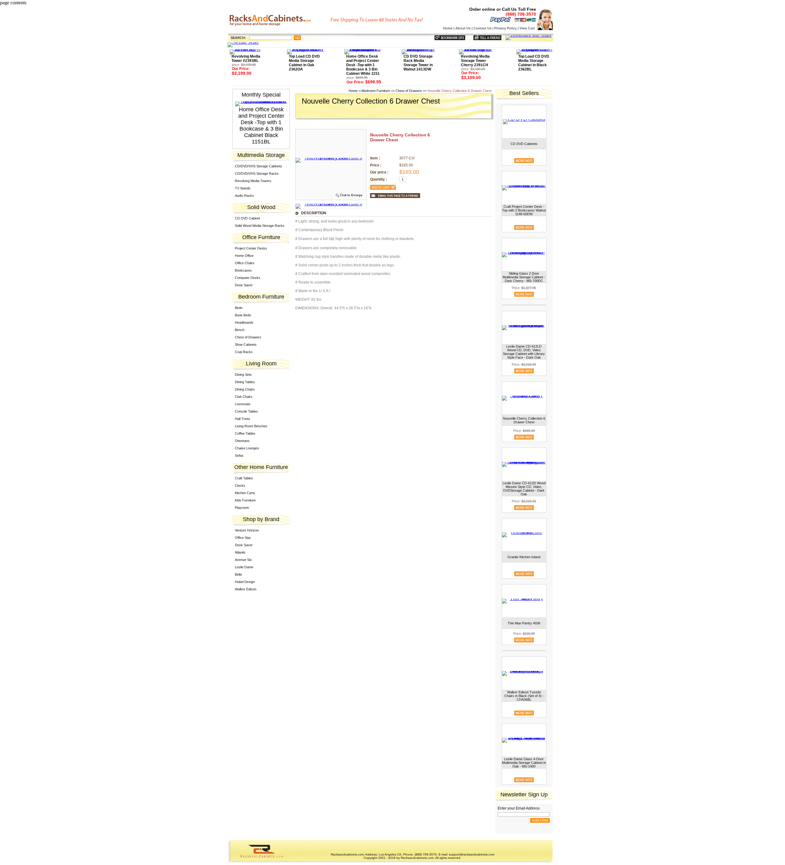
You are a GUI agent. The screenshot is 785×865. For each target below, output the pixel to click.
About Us (463, 28)
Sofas (239, 455)
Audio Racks (244, 195)
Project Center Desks (251, 248)
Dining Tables (245, 382)
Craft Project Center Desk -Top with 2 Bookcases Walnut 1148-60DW (524, 210)
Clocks (240, 485)
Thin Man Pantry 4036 (523, 623)
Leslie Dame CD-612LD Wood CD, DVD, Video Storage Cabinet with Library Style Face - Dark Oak (524, 352)
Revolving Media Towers (253, 181)
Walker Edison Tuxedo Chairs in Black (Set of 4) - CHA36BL (524, 695)
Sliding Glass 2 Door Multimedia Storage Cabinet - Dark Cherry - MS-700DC (524, 277)
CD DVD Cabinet (247, 218)
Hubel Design (245, 582)
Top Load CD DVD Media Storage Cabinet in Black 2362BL (533, 62)
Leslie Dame (244, 567)
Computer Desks (247, 278)
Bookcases (243, 270)
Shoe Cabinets (246, 344)
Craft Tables (244, 478)
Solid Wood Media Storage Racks (260, 225)
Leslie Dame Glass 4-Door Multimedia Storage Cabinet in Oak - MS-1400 (524, 762)
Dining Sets (243, 374)
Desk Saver (244, 285)
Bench (239, 330)
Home (448, 28)
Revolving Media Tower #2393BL (246, 58)
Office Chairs (245, 263)
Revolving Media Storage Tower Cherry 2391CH (475, 60)
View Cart (527, 28)
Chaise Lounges (247, 448)
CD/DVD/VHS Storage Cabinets (258, 166)
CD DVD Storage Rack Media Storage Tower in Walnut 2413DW (418, 62)
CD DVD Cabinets (524, 144)
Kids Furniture (245, 500)
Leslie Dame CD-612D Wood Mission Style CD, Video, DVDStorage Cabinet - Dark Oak (524, 488)
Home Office (244, 255)
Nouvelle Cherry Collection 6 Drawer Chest (524, 420)
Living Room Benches (251, 426)
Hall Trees (242, 419)
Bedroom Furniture (376, 91)
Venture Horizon (247, 530)
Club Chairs (243, 396)
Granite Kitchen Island (523, 557)
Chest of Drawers (248, 337)
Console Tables (246, 411)
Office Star (243, 537)
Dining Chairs (245, 389)
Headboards (244, 322)
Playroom (242, 507)
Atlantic (240, 552)
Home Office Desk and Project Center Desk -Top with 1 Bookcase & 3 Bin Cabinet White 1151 (363, 65)
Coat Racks (244, 352)
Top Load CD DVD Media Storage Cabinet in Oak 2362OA (304, 62)
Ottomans (242, 441)
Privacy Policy (505, 28)
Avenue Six (243, 560)
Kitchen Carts (245, 493)
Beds (239, 308)
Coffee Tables (245, 433)
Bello (238, 574)
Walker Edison (245, 589)
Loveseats (243, 404)
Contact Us (482, 28)
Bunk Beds (243, 315)
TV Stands (243, 188)
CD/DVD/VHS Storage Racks (257, 173)
